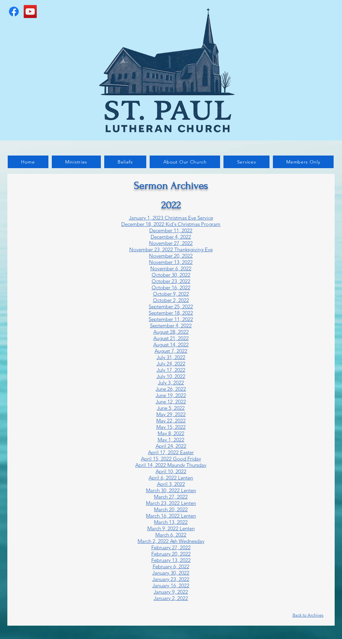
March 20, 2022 (171, 509)
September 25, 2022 (171, 306)
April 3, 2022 (171, 484)
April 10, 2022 (171, 471)
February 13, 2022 (171, 560)
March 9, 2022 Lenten (171, 528)
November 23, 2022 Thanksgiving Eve (171, 249)
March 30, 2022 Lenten (171, 490)
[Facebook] (13, 11)
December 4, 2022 (171, 237)
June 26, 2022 (171, 389)
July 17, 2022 (171, 370)
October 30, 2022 (171, 275)
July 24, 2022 (171, 363)
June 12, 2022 (171, 401)
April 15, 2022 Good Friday (171, 458)
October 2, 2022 (171, 300)
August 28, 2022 (171, 332)
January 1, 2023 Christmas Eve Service (171, 218)
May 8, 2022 (171, 433)
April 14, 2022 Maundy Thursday (170, 465)
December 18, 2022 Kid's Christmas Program (170, 224)
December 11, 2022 (170, 230)
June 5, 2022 (171, 408)
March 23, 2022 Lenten (171, 503)
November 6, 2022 (170, 268)
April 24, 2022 (171, 446)
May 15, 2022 (171, 427)
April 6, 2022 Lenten (171, 477)
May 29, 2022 (171, 414)
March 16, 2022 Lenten (171, 516)
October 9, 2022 (171, 294)
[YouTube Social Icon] (30, 11)
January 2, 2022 (171, 598)
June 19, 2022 (171, 395)
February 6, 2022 (171, 566)
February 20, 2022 (171, 554)
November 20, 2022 (171, 256)
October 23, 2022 (171, 281)
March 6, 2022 (170, 535)
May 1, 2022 (171, 439)
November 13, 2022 (171, 262)
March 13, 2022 (171, 522)
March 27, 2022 (171, 497)
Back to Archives (308, 615)
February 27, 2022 (171, 547)
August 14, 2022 (171, 344)
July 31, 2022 (171, 357)
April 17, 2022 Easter (171, 452)
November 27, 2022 (171, 243)
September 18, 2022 (171, 313)
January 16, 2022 (170, 585)
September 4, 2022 (171, 325)
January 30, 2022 (170, 573)
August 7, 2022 (171, 351)
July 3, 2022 (171, 382)
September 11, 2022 (171, 319)
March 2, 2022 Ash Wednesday (171, 541)
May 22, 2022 (171, 420)
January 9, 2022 (171, 592)
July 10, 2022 (171, 376)
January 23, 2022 (170, 579)
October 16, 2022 (171, 287)
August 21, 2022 (171, 338)
